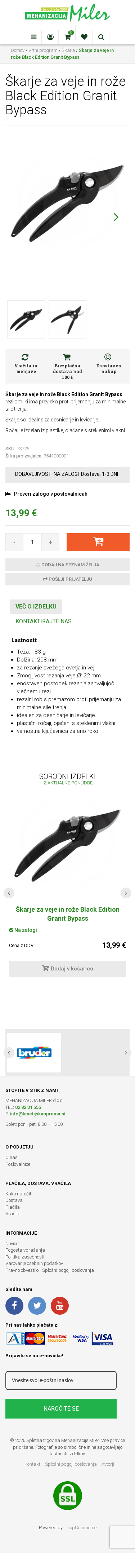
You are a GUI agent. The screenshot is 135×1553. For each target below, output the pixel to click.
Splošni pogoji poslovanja (71, 1464)
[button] (116, 216)
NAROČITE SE (61, 1408)
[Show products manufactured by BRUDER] (34, 1052)
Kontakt (32, 1464)
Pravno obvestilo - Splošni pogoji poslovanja (49, 1270)
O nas (11, 1157)
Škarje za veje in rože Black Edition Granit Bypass (68, 914)
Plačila (12, 1207)
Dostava (14, 1200)
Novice (11, 1243)
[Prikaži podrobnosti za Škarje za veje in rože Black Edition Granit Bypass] (67, 844)
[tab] (36, 606)
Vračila (13, 1213)
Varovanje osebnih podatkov (34, 1263)
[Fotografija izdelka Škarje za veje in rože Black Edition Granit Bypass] (67, 201)
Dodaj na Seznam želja (69, 564)
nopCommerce (81, 1527)
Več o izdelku (36, 606)
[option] (67, 1052)
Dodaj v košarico (72, 968)
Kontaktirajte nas (43, 621)
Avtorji (108, 1464)
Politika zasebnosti (24, 1257)
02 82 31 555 (28, 1107)
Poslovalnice (17, 1164)
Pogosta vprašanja (25, 1250)
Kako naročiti (18, 1193)
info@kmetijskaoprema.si (37, 1113)
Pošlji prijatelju (70, 579)
